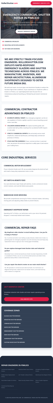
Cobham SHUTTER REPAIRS (12, 323)
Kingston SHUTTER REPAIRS (13, 319)
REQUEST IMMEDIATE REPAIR (26, 31)
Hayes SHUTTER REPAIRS (11, 327)
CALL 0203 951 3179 (26, 299)
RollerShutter (9, 3)
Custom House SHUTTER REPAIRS (14, 342)
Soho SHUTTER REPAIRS (11, 335)
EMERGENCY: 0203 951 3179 (41, 3)
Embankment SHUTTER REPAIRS (14, 331)
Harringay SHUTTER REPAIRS (13, 338)
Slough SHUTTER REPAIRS (12, 316)
